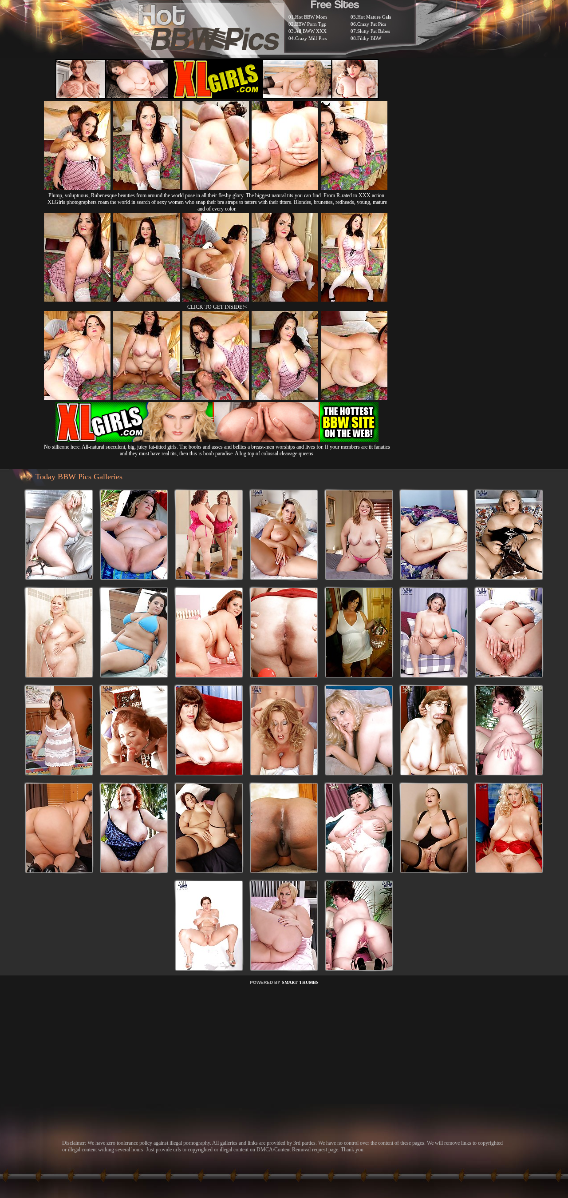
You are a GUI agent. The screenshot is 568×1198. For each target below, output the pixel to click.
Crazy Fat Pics (371, 24)
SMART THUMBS (300, 982)
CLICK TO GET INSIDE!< (217, 307)
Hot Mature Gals (374, 17)
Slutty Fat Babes (373, 31)
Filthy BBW (369, 38)
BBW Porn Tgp (311, 24)
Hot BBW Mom (311, 17)
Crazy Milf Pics (311, 38)
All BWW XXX (311, 31)
